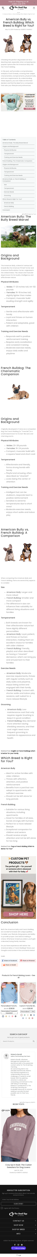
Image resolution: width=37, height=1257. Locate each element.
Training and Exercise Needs (13, 157)
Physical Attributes (10, 150)
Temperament (9, 154)
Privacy (16, 1208)
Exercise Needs (9, 192)
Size (5, 185)
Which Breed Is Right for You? (12, 199)
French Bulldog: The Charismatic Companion (17, 161)
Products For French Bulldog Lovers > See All (18, 976)
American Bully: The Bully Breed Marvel (15, 143)
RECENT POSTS (18, 1104)
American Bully (9, 203)
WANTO (33, 1102)
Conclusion (6, 210)
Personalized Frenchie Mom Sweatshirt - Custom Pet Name (9, 1006)
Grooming (7, 195)
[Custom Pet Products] (18, 102)
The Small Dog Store (18, 7)
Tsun (34, 214)
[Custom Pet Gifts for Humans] (18, 887)
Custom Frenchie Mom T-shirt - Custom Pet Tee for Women (27, 1006)
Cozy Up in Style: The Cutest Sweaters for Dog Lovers (18, 1166)
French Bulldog (9, 206)
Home (18, 12)
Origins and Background (10, 146)
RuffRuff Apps (27, 214)
